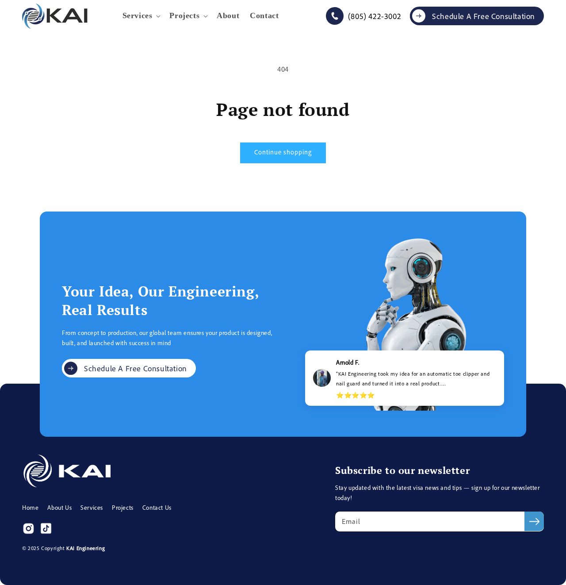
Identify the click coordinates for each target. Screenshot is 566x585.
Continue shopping (283, 152)
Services (91, 507)
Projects (123, 507)
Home (30, 507)
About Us (59, 507)
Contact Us (157, 507)
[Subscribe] (534, 521)
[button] (140, 15)
